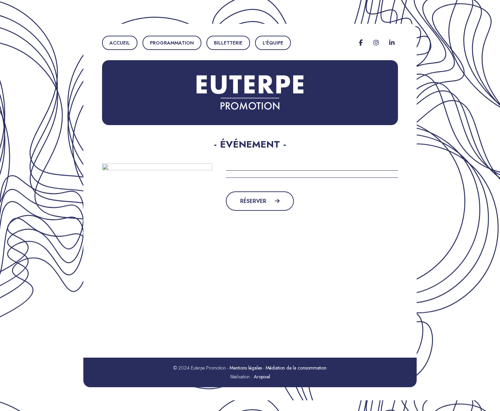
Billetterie (228, 42)
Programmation (172, 42)
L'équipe (273, 42)
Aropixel (262, 376)
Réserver (254, 201)
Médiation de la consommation (296, 367)
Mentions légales (246, 367)
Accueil (120, 42)
